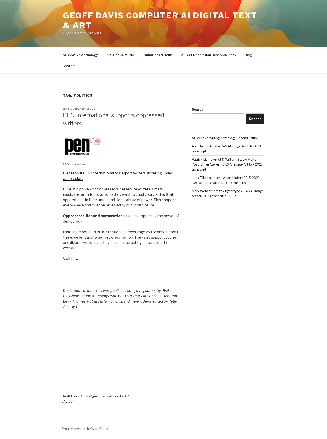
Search (197, 109)
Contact (69, 66)
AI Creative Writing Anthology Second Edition (225, 138)
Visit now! (71, 259)
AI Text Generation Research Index (208, 55)
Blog (248, 55)
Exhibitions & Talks (157, 55)
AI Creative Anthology (80, 55)
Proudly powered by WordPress (85, 429)
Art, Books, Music (120, 55)
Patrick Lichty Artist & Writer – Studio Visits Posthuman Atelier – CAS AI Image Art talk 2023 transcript (227, 164)
